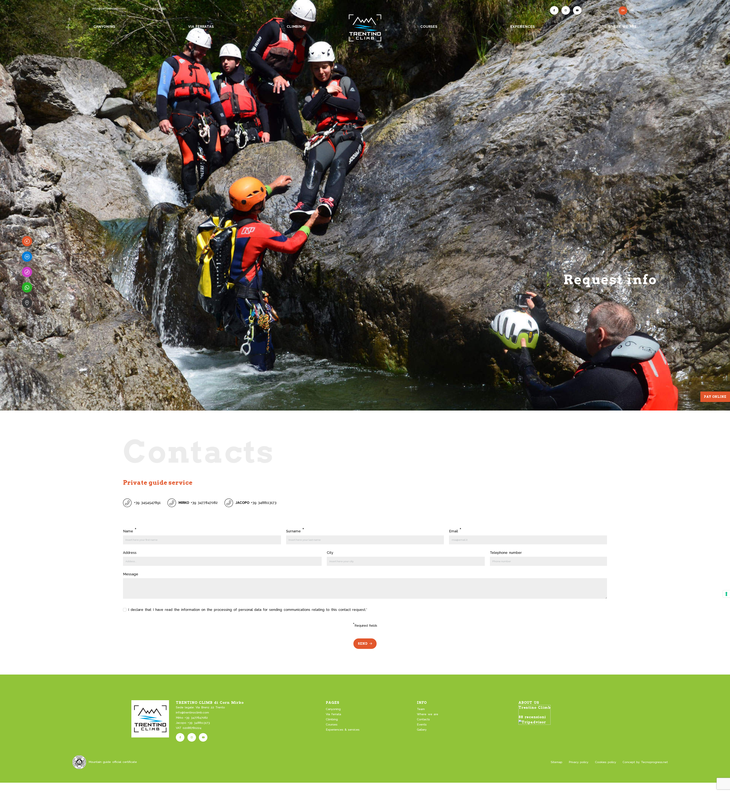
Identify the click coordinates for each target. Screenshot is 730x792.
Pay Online (715, 397)
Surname (295, 531)
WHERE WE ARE (622, 27)
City (330, 553)
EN (622, 10)
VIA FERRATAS (201, 27)
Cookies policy (605, 762)
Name (129, 531)
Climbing (332, 719)
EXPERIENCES (522, 27)
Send (363, 643)
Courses (331, 724)
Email (455, 531)
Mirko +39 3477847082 (192, 717)
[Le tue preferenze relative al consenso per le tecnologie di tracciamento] (726, 594)
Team (421, 709)
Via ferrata (333, 714)
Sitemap (556, 762)
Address (129, 553)
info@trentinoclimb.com (109, 8)
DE (632, 10)
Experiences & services (342, 729)
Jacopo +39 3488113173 (193, 723)
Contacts (423, 719)
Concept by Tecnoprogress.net (645, 762)
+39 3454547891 (154, 8)
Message (130, 574)
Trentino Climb (535, 708)
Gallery (422, 729)
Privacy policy (578, 762)
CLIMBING (296, 27)
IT (613, 10)
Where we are (427, 714)
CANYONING (104, 27)
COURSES (428, 27)
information (190, 610)
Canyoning (333, 709)
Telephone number (506, 553)
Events (422, 724)
